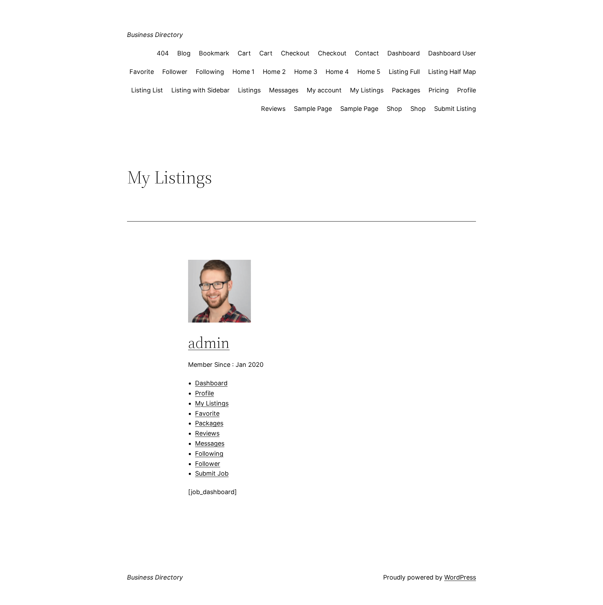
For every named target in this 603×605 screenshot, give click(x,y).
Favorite (141, 71)
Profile (466, 90)
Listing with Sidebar (200, 90)
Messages (283, 90)
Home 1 (243, 71)
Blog (184, 53)
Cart (244, 53)
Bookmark (214, 53)
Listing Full (404, 71)
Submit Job (212, 473)
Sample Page (313, 108)
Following (210, 71)
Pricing (439, 90)
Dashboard (403, 53)
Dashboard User (452, 53)
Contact (367, 53)
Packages (406, 90)
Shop (394, 108)
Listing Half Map (452, 71)
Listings (249, 90)
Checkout (295, 53)
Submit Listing (455, 108)
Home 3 (305, 71)
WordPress (460, 577)
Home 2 (274, 71)
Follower (174, 71)
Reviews (273, 108)
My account (324, 90)
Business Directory (155, 34)
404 (163, 53)
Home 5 (368, 71)
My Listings (367, 90)
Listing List (147, 90)
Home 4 (337, 71)
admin (209, 342)
